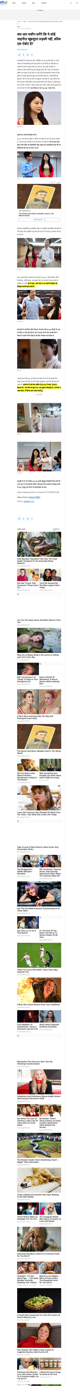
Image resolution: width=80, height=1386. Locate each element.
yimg (18, 179)
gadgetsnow (20, 126)
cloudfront (19, 473)
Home (19, 21)
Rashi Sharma (22, 49)
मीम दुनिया (43, 3)
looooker (19, 434)
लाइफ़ (24, 21)
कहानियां (24, 3)
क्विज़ (33, 3)
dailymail (19, 269)
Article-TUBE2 (34, 497)
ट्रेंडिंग (14, 3)
